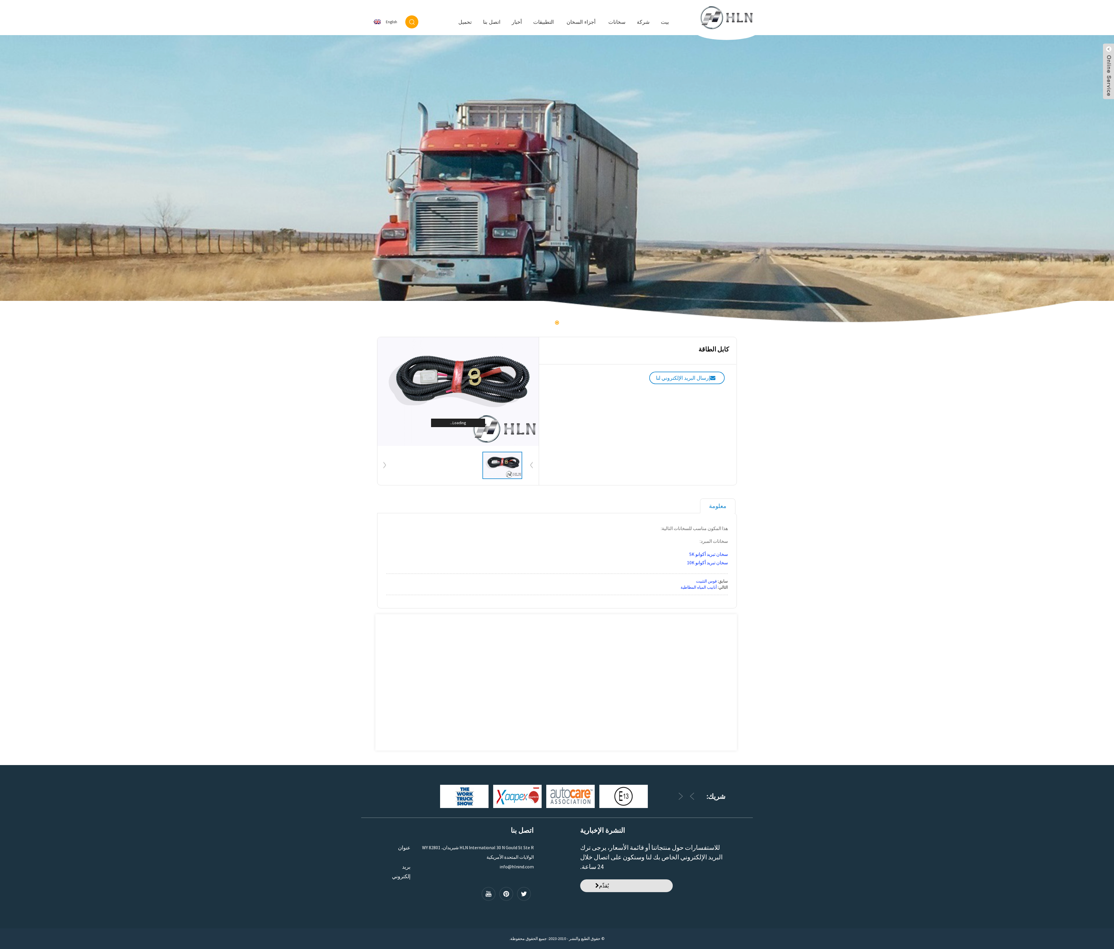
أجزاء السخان (581, 22)
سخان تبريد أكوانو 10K (707, 562)
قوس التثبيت (706, 581)
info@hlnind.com (517, 867)
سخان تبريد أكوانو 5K (708, 554)
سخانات (616, 22)
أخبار (517, 22)
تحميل (465, 22)
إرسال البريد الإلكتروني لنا (683, 378)
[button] (1103, 180)
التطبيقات (543, 22)
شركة (643, 22)
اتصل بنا (491, 22)
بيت (665, 22)
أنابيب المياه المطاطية (699, 587)
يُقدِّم (604, 885)
